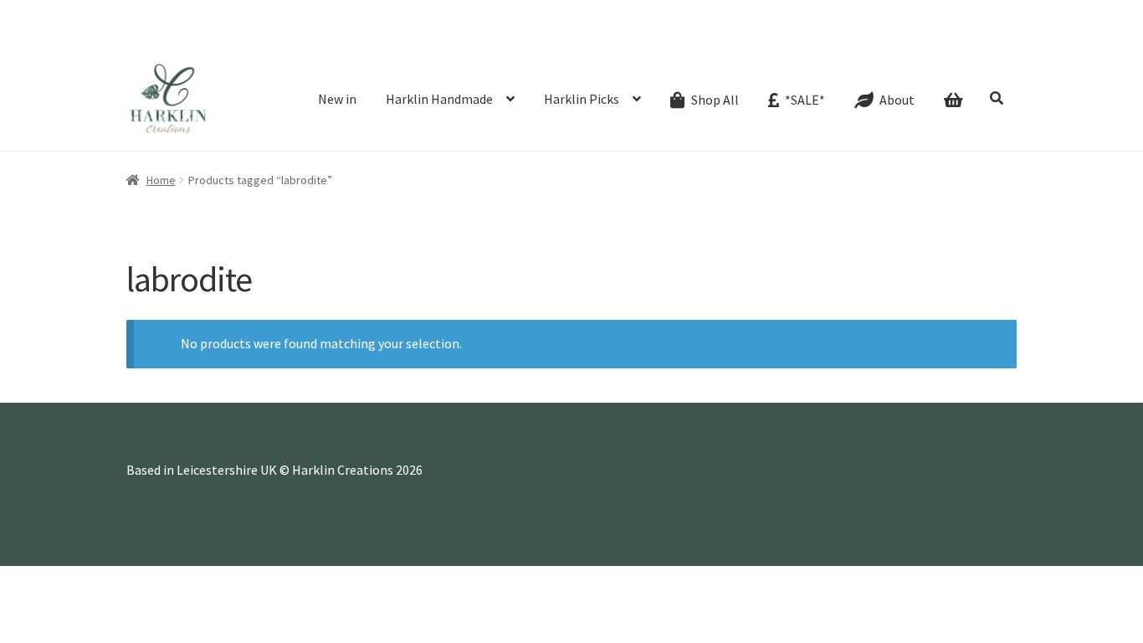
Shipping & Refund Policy (569, 36)
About (376, 36)
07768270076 (188, 12)
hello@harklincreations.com (336, 12)
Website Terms (807, 36)
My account (727, 36)
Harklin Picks (581, 98)
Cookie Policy (893, 36)
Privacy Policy (976, 36)
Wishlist (665, 36)
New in (337, 98)
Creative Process (449, 36)
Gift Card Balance (305, 36)
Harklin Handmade (439, 98)
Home (161, 180)
